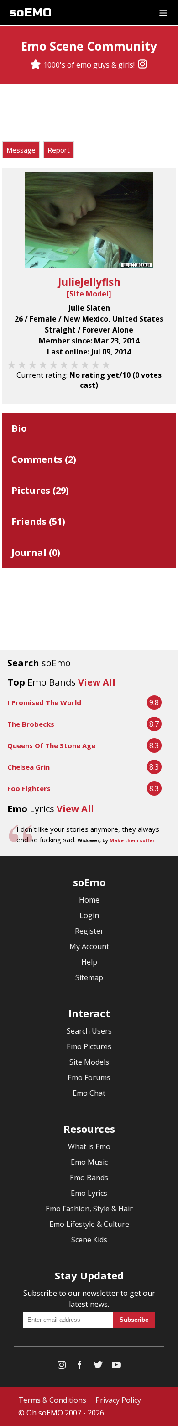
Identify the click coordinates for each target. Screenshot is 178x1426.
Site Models (89, 1062)
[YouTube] (116, 1367)
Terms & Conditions (52, 1400)
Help (89, 962)
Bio (19, 428)
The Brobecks (30, 724)
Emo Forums (89, 1077)
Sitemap (89, 977)
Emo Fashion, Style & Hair (89, 1209)
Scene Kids (89, 1240)
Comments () (43, 459)
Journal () (35, 552)
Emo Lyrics (89, 1193)
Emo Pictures (89, 1046)
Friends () (38, 521)
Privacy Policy (118, 1400)
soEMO (30, 12)
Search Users (89, 1031)
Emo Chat (89, 1093)
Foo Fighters (29, 788)
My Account (89, 946)
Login (89, 915)
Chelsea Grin (28, 766)
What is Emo (89, 1146)
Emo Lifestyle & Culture (89, 1224)
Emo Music (89, 1162)
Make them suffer (132, 840)
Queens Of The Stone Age (51, 745)
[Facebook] (79, 1367)
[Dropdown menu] (163, 12)
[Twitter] (98, 1367)
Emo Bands (89, 1177)
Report (58, 149)
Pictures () (40, 490)
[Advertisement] (89, 114)
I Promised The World (44, 702)
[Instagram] (142, 65)
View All (96, 682)
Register (89, 931)
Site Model (89, 294)
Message (21, 149)
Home (89, 900)
